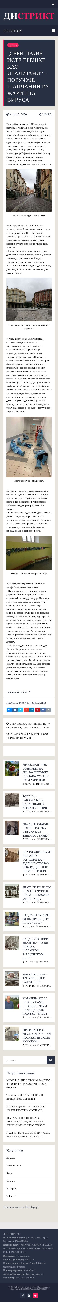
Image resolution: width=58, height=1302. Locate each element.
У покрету (11, 1188)
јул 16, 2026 (29, 874)
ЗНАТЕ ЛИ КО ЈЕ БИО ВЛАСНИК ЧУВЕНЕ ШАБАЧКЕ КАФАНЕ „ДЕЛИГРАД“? (37, 893)
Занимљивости (13, 1165)
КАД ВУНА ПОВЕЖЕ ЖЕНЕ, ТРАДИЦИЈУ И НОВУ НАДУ (36, 919)
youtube (29, 1295)
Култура (10, 1173)
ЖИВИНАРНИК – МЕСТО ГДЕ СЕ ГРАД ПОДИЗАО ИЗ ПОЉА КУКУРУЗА (37, 1035)
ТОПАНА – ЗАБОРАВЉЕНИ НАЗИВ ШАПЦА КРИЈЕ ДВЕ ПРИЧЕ (35, 802)
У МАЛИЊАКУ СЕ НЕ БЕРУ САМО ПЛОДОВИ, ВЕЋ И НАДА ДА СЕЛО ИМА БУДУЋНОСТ (35, 1005)
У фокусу (11, 1196)
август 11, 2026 (32, 783)
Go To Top (35, 1295)
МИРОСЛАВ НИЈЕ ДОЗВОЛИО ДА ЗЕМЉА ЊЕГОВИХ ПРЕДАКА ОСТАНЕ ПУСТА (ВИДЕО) (35, 772)
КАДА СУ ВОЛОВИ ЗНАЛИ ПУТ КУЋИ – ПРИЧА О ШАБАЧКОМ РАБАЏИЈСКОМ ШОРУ (36, 948)
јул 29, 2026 (29, 811)
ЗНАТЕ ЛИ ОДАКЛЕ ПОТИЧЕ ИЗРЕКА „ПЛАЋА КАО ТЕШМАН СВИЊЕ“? (36, 829)
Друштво (13, 45)
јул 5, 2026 (29, 926)
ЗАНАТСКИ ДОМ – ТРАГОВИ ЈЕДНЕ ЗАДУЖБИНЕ (35, 978)
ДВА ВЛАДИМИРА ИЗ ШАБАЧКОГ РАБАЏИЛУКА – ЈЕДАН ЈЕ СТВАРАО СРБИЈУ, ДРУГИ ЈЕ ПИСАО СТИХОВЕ (37, 861)
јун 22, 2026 (30, 1017)
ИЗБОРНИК (12, 30)
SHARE (46, 114)
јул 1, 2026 (29, 961)
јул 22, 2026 (29, 839)
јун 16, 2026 (30, 1045)
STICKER (43, 1289)
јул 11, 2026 (29, 902)
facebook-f (22, 1295)
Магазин (10, 1180)
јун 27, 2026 (30, 985)
